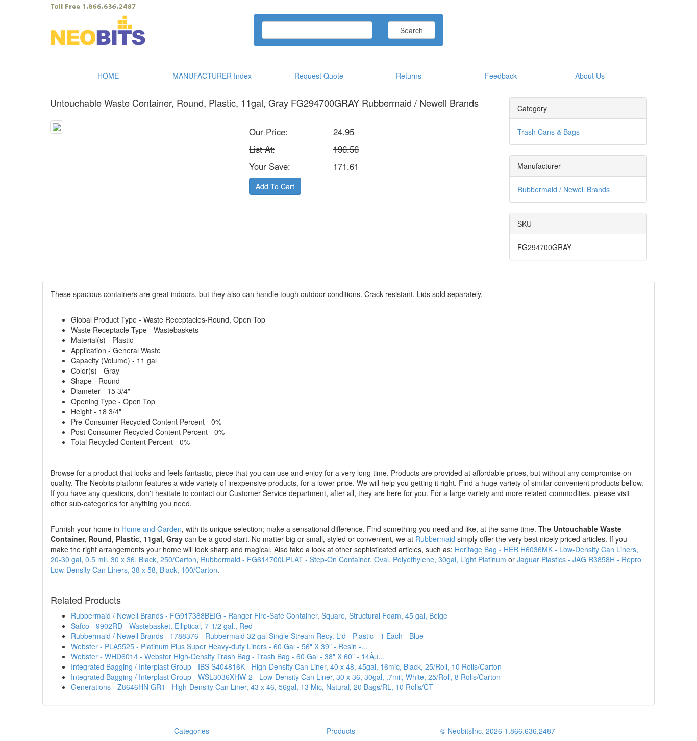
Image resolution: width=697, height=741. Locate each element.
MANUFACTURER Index (212, 75)
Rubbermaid (435, 539)
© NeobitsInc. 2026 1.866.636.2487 (497, 731)
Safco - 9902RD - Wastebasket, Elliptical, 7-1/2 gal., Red (162, 626)
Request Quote (318, 75)
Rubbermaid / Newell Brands (563, 189)
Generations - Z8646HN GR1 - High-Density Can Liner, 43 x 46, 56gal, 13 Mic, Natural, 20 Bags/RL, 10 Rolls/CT (252, 687)
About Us (590, 75)
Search (411, 30)
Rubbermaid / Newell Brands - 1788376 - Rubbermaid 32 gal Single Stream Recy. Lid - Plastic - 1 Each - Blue (247, 636)
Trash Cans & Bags (548, 132)
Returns (408, 75)
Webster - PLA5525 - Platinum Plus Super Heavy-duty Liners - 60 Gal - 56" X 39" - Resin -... (219, 646)
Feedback (501, 75)
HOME (108, 75)
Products (341, 731)
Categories (191, 731)
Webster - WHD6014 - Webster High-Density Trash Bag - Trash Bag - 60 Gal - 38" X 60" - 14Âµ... (227, 656)
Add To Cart (275, 186)
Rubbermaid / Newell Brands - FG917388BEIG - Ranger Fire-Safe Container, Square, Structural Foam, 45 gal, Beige (259, 615)
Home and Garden (151, 529)
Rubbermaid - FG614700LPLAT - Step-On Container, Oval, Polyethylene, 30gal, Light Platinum (353, 559)
